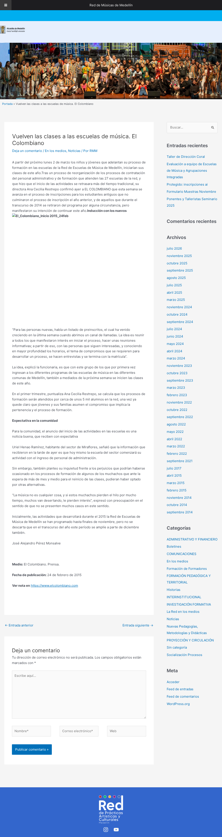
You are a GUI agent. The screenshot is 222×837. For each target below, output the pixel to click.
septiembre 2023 (180, 380)
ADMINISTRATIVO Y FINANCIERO (192, 539)
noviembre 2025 (179, 256)
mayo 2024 (175, 344)
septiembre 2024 (180, 322)
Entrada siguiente (137, 625)
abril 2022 (174, 439)
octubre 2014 (177, 505)
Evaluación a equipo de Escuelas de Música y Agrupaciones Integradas (192, 170)
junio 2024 (175, 336)
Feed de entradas (180, 689)
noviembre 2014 (179, 498)
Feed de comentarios (183, 696)
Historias (173, 590)
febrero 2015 (176, 490)
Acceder (173, 682)
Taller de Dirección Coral (186, 157)
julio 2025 (174, 285)
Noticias (74, 151)
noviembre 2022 (179, 402)
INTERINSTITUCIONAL (184, 597)
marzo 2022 (176, 446)
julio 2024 (174, 329)
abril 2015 (174, 475)
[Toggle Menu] (5, 5)
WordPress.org (178, 704)
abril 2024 (174, 351)
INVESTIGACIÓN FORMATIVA (189, 604)
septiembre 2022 (180, 417)
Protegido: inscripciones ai (187, 184)
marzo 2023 (176, 388)
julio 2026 (174, 248)
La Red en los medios (183, 612)
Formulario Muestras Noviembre (191, 191)
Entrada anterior (19, 625)
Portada (7, 103)
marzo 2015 (175, 483)
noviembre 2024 (179, 307)
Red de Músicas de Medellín (111, 5)
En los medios (55, 151)
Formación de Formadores (187, 569)
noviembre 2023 (179, 366)
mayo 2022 (175, 432)
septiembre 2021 (180, 461)
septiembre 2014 (180, 512)
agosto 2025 (176, 278)
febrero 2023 (177, 395)
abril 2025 (174, 292)
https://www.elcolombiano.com (54, 585)
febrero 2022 (177, 453)
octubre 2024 (177, 314)
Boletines (174, 546)
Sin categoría (177, 647)
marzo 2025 (176, 300)
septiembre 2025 (180, 270)
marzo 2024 (176, 358)
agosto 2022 (176, 424)
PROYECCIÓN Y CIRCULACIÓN (190, 640)
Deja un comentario (27, 151)
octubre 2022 (177, 410)
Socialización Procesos (184, 655)
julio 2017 (174, 468)
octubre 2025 (177, 263)
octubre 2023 (177, 373)
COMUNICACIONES (181, 554)
